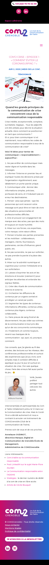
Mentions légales (13, 528)
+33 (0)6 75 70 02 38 (26, 4)
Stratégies (11, 478)
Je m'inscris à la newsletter (24, 539)
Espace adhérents (13, 20)
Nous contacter (12, 525)
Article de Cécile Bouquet (19, 485)
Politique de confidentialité (18, 531)
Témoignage (24, 74)
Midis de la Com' (31, 69)
